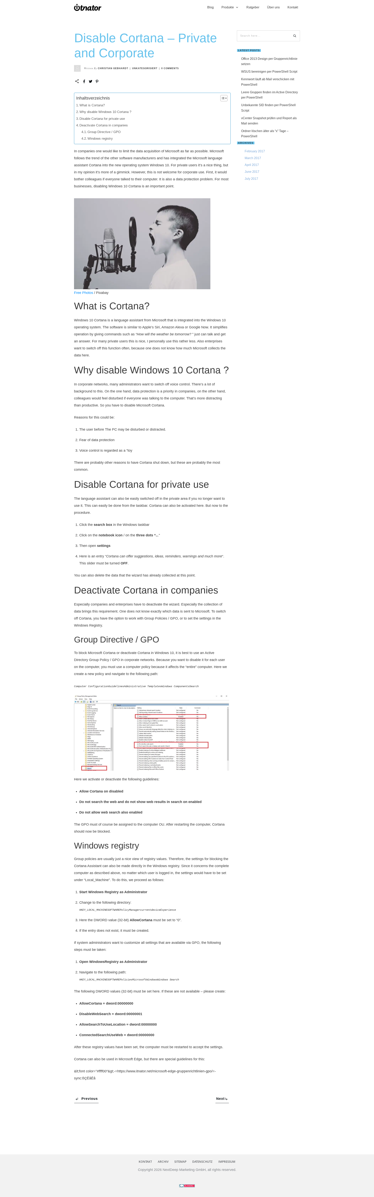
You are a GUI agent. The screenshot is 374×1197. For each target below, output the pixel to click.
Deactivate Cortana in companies (103, 125)
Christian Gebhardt (113, 68)
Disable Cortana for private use (102, 119)
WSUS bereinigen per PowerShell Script (269, 71)
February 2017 (255, 151)
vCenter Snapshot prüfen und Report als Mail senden (269, 120)
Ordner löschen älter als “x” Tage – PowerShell (264, 133)
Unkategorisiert (144, 68)
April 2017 (252, 165)
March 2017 (253, 158)
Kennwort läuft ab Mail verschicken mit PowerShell (267, 82)
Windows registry (100, 138)
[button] (222, 98)
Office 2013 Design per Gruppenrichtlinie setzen (269, 61)
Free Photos (83, 293)
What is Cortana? (92, 105)
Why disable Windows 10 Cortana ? (105, 112)
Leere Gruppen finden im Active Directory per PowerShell (269, 95)
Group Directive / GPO (104, 132)
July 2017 (251, 178)
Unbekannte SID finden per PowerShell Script (268, 107)
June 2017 (252, 171)
